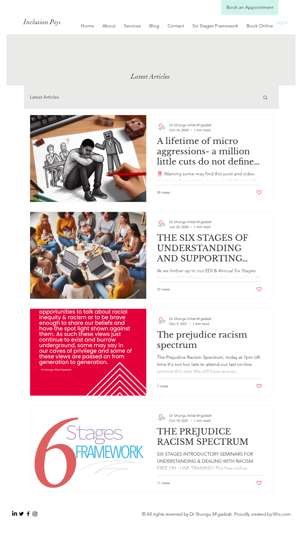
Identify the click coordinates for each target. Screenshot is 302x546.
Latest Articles (44, 97)
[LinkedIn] (15, 514)
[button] (265, 98)
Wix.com (282, 514)
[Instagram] (35, 514)
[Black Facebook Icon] (28, 514)
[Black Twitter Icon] (21, 514)
